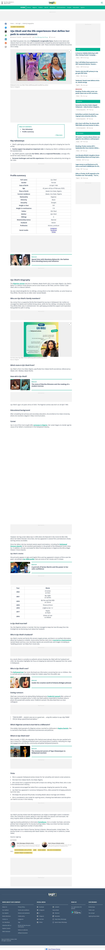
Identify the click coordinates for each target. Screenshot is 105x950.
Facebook (54, 230)
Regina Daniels (63, 728)
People (69, 7)
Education (76, 7)
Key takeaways (27, 129)
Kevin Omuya (45, 37)
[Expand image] (70, 51)
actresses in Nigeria (40, 425)
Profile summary (28, 132)
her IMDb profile (28, 559)
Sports (83, 7)
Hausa (29, 7)
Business (52, 7)
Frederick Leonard (54, 696)
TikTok (54, 232)
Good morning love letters (23, 850)
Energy (77, 169)
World (46, 7)
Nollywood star (18, 672)
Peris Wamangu (38, 37)
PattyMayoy (42, 822)
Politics (41, 7)
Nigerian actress (19, 283)
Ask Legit (18, 23)
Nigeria (35, 7)
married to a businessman (62, 640)
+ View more (58, 135)
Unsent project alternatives (23, 852)
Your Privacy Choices (54, 949)
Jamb (34, 850)
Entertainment (61, 7)
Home (22, 7)
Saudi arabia (42, 850)
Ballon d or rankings (54, 850)
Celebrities (78, 160)
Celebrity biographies (28, 23)
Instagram (53, 228)
